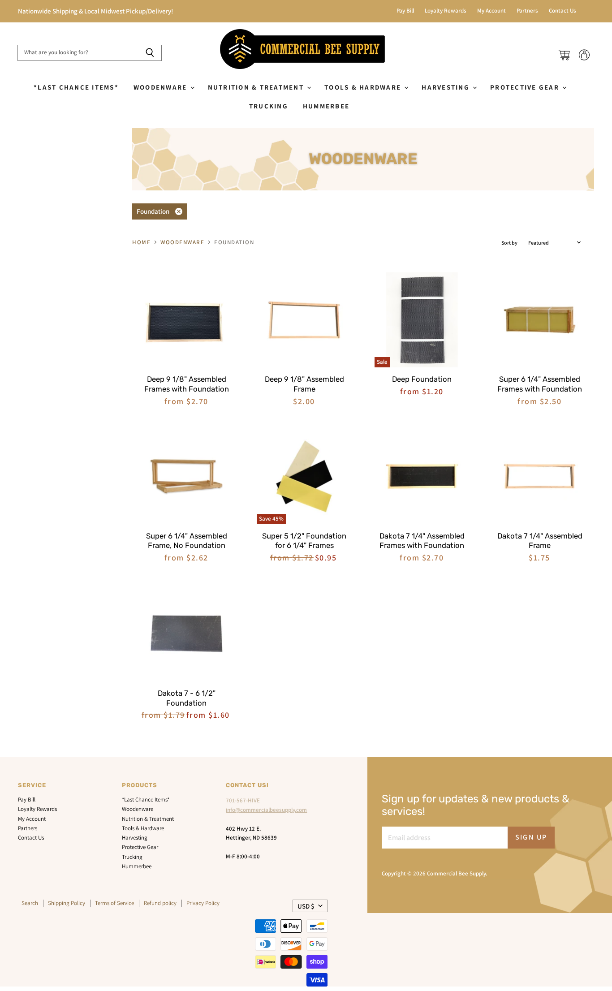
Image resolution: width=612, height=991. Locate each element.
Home (141, 242)
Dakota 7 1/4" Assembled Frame (539, 540)
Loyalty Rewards (445, 11)
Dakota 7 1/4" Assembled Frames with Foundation (422, 540)
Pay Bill (405, 11)
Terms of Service (114, 903)
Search (30, 903)
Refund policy (160, 903)
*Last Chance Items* (76, 87)
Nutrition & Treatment (257, 87)
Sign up (531, 837)
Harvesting (447, 87)
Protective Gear (525, 87)
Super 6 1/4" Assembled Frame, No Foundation (186, 540)
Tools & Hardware (363, 87)
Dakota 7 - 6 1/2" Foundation (186, 698)
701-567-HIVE (243, 800)
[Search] (150, 53)
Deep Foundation (422, 379)
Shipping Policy (66, 903)
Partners (527, 11)
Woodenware (162, 87)
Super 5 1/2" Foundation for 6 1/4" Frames (304, 540)
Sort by (509, 243)
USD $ (306, 906)
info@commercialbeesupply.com (266, 810)
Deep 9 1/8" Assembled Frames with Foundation (186, 384)
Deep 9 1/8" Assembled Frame (304, 384)
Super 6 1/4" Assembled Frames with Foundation (539, 384)
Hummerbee (326, 106)
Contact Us (562, 11)
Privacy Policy (203, 903)
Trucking (268, 106)
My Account (491, 11)
